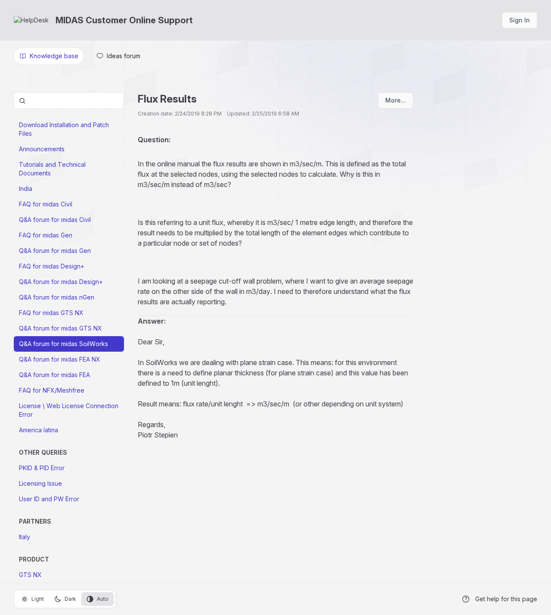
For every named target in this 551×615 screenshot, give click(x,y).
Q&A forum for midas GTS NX (60, 328)
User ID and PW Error (49, 499)
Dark (70, 599)
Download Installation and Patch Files (64, 129)
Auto (102, 599)
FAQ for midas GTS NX (51, 312)
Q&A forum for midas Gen (55, 250)
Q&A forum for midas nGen (56, 297)
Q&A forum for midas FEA (54, 374)
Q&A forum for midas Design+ (61, 281)
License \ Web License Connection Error (68, 410)
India (25, 188)
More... (395, 100)
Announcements (42, 149)
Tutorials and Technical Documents (52, 169)
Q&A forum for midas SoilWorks (63, 343)
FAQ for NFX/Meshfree (51, 390)
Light (37, 599)
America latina (38, 430)
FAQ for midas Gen (45, 235)
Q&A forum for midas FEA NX (59, 359)
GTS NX (30, 574)
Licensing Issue (40, 483)
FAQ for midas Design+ (51, 266)
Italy (24, 536)
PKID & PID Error (42, 467)
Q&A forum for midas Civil (55, 219)
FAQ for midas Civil (45, 204)
